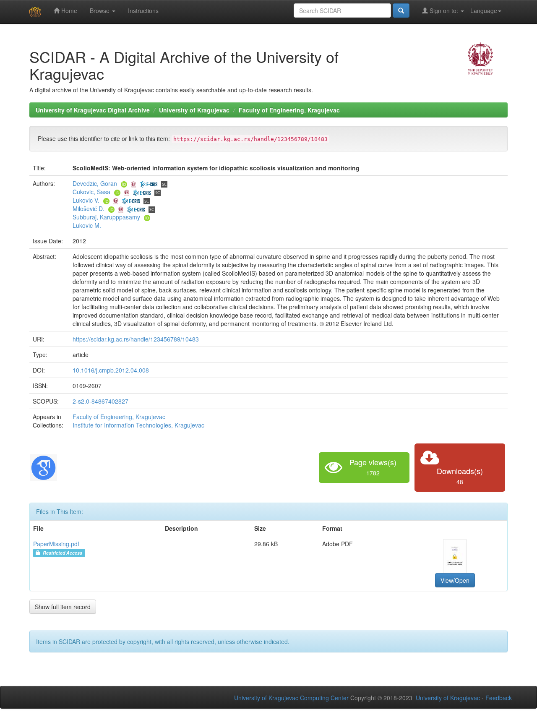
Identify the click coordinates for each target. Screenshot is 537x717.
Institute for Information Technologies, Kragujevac (138, 425)
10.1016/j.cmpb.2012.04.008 (111, 370)
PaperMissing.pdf (56, 544)
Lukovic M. (87, 225)
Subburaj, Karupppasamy (106, 217)
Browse (100, 10)
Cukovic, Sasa (91, 192)
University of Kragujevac (194, 110)
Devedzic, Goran (95, 183)
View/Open (455, 580)
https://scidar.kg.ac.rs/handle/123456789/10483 (136, 339)
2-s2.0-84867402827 (100, 401)
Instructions (143, 10)
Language (483, 10)
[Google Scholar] (43, 466)
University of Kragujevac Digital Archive (93, 110)
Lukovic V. (86, 200)
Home (68, 10)
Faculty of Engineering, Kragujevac (289, 110)
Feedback (498, 698)
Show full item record (63, 606)
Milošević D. (88, 208)
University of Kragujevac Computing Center (291, 698)
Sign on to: (444, 10)
